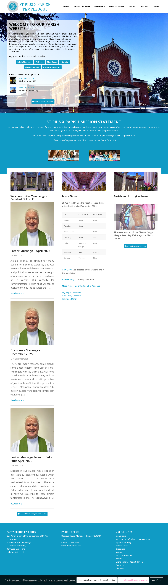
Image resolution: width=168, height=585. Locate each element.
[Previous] (118, 217)
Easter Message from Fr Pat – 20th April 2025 (31, 459)
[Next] (154, 217)
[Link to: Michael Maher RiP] (13, 80)
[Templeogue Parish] (29, 6)
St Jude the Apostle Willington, (20, 542)
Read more (16, 293)
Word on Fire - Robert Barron (129, 561)
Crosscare (120, 548)
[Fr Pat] (32, 224)
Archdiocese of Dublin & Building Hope (133, 539)
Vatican (119, 552)
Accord (119, 558)
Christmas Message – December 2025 (25, 352)
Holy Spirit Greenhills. (16, 552)
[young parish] (104, 155)
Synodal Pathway (123, 542)
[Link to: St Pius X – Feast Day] (13, 90)
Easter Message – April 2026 (30, 251)
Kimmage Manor (69, 298)
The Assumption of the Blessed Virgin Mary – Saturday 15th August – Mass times (133, 235)
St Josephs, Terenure (72, 292)
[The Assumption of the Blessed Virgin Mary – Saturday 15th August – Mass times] (136, 217)
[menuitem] (66, 6)
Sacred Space (122, 545)
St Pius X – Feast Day (28, 90)
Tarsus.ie (120, 565)
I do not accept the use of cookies (133, 580)
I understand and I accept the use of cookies (96, 580)
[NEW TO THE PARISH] (63, 155)
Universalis (121, 536)
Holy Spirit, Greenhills (71, 295)
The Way (120, 568)
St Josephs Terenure (16, 545)
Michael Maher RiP (27, 81)
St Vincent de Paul (124, 555)
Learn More (156, 580)
